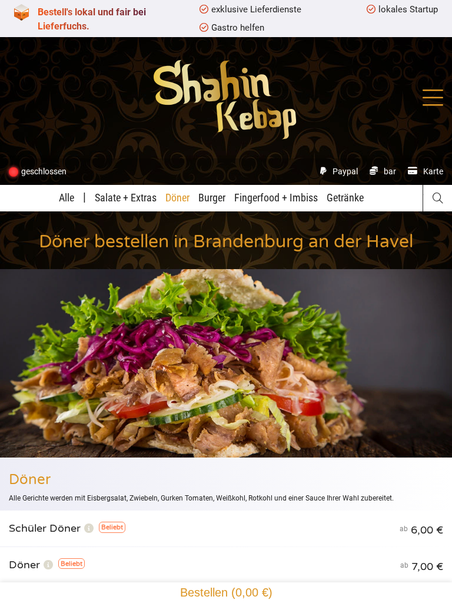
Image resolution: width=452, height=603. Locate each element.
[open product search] (438, 198)
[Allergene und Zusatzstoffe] (89, 528)
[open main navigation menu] (433, 98)
